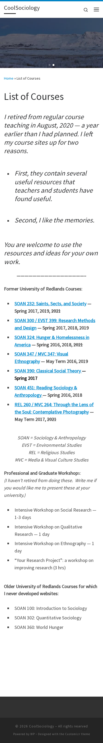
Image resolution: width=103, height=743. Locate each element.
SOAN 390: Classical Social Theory (48, 371)
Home (8, 78)
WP (32, 734)
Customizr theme (77, 734)
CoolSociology (41, 726)
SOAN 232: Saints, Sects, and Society (50, 303)
